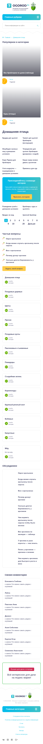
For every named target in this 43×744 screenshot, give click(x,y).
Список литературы (21, 734)
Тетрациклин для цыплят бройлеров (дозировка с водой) (30, 151)
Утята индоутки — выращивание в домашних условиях (10, 171)
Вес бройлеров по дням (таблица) (19, 73)
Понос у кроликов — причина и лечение (26, 551)
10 (13, 224)
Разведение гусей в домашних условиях (10, 208)
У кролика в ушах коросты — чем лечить (28, 542)
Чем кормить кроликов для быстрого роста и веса (28, 561)
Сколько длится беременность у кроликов (20, 261)
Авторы (21, 730)
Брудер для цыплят (10, 138)
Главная (7, 37)
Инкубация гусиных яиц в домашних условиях (10, 151)
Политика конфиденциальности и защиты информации (21, 720)
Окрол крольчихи (13, 239)
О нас (21, 723)
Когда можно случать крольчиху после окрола (22, 244)
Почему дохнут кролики (16, 255)
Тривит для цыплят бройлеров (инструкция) (30, 140)
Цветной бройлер (29, 215)
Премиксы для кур (30, 168)
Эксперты (21, 727)
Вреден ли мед (8, 215)
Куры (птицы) (10, 114)
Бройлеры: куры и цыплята (30, 208)
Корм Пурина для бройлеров (9, 161)
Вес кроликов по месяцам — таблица (26, 533)
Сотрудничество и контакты (21, 716)
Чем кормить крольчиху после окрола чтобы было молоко (26, 521)
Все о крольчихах (13, 250)
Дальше (31, 224)
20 (23, 224)
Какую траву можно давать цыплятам (30, 161)
